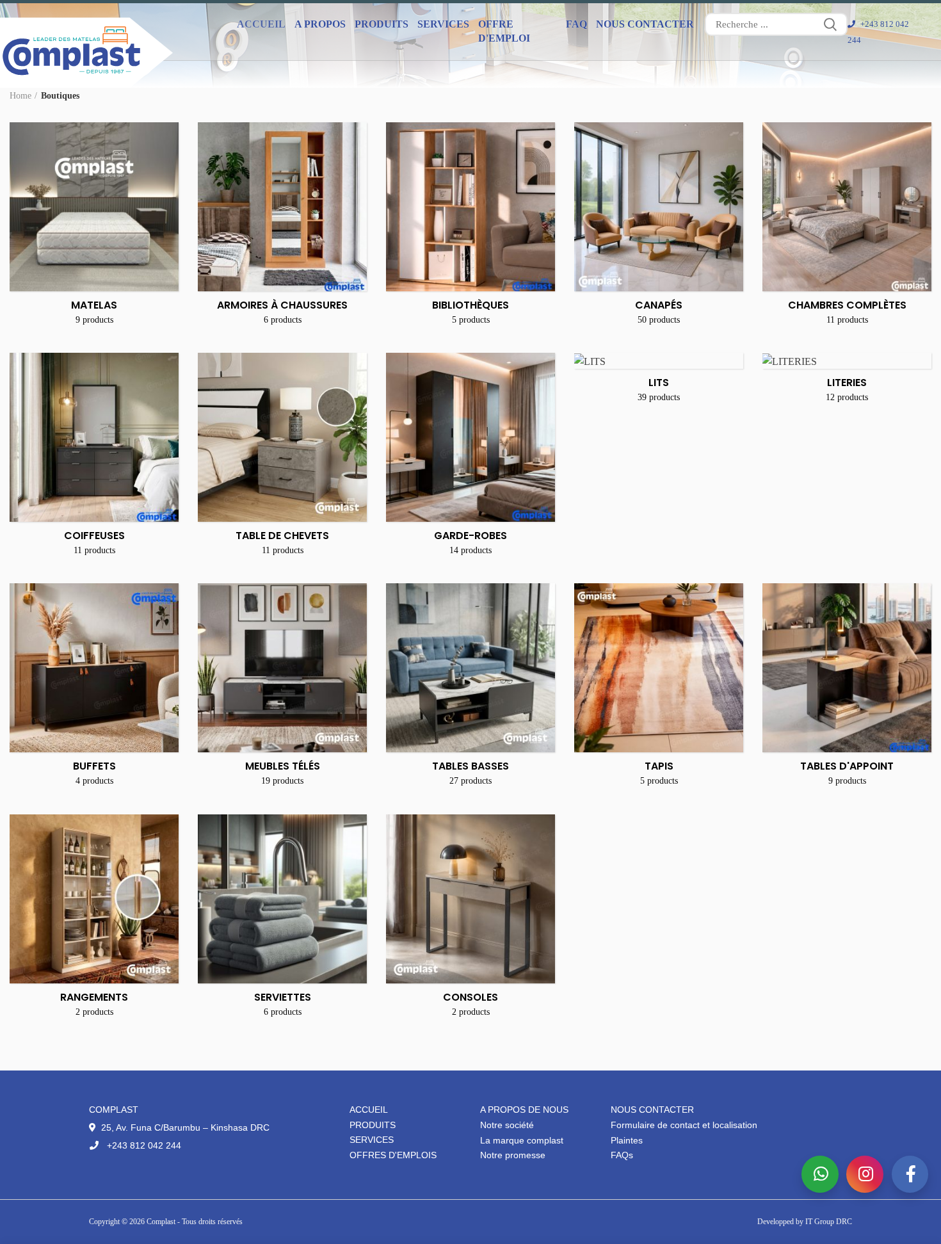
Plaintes (627, 1140)
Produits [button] (381, 24)
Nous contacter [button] (645, 24)
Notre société (507, 1125)
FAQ (576, 24)
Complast (162, 1221)
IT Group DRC (828, 1221)
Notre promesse (512, 1155)
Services (372, 1140)
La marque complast (521, 1140)
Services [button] (443, 24)
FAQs (622, 1155)
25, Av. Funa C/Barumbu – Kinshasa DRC (184, 1127)
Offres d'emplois (393, 1155)
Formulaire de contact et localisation (684, 1125)
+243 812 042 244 (142, 1145)
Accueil (261, 24)
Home (20, 96)
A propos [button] (320, 24)
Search (830, 24)
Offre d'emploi (504, 31)
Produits (373, 1125)
